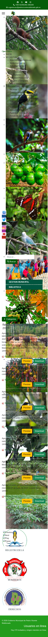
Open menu (7, 51)
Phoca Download (38, 514)
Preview (27, 361)
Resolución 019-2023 (14, 356)
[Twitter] (22, 2)
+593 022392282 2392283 (24, 5)
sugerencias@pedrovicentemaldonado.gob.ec (24, 7)
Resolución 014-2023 (14, 473)
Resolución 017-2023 (14, 403)
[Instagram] (30, 2)
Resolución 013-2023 (14, 496)
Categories (11, 319)
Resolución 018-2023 (14, 380)
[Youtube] (26, 2)
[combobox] (20, 257)
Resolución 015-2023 (14, 450)
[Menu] (3, 13)
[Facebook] (18, 2)
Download (39, 361)
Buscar (12, 262)
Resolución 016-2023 (14, 426)
